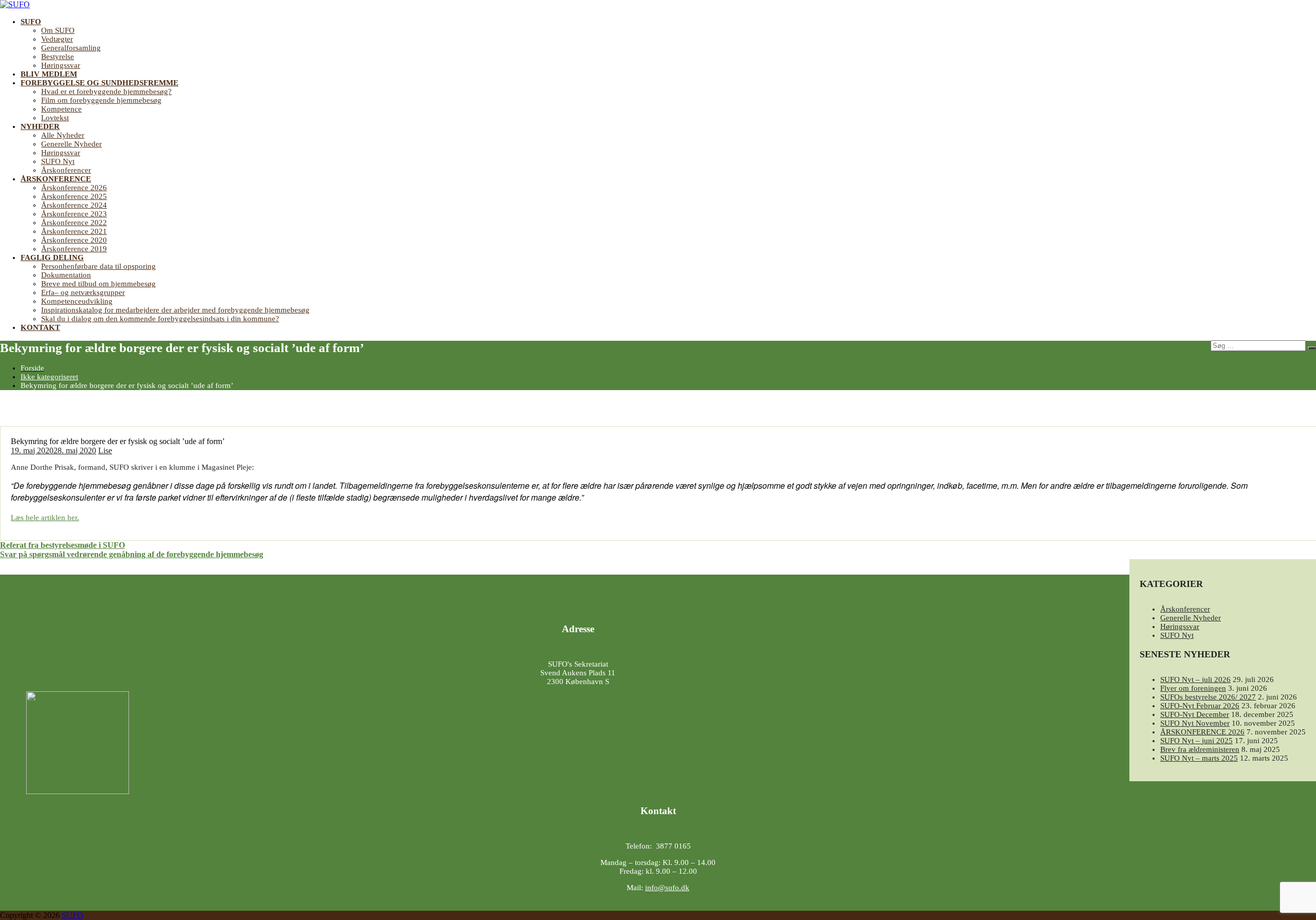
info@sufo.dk (667, 888)
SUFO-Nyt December (1194, 714)
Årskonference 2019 (74, 249)
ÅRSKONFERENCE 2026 (1202, 732)
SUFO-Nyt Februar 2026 (1199, 706)
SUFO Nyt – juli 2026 (1195, 679)
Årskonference (56, 179)
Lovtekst (55, 118)
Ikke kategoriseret (49, 377)
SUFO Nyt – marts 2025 (1199, 758)
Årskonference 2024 (74, 205)
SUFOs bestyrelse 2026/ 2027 (1208, 697)
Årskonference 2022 (74, 222)
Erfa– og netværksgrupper (83, 292)
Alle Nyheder (62, 135)
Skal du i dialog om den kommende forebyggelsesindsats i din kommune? (160, 319)
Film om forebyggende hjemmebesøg (101, 100)
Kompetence (61, 109)
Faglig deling (52, 257)
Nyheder (40, 126)
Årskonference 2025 (74, 196)
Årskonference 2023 (74, 214)
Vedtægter (57, 39)
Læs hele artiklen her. (45, 517)
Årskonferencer (66, 170)
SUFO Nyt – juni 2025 (1196, 741)
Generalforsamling (71, 48)
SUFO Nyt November (1195, 723)
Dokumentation (66, 275)
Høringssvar (60, 65)
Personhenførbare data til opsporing (98, 266)
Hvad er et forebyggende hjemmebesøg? (106, 91)
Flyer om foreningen (1193, 688)
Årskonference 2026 (74, 187)
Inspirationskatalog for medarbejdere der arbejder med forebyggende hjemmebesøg (175, 310)
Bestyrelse (57, 56)
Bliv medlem (49, 74)
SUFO (31, 21)
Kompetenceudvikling (77, 301)
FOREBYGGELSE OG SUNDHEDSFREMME (99, 83)
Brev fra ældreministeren (1199, 749)
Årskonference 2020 (74, 240)
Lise (105, 450)
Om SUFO (58, 30)
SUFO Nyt (58, 161)
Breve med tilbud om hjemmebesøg (98, 284)
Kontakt (40, 327)
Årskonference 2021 (74, 231)
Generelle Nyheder (71, 144)
